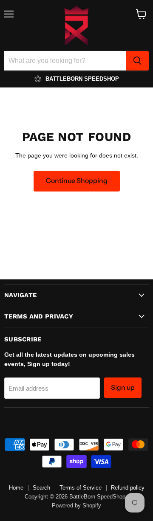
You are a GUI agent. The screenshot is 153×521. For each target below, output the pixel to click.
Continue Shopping (77, 181)
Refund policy (127, 487)
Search (41, 487)
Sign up (123, 387)
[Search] (137, 60)
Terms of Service (81, 487)
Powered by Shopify (76, 505)
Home (16, 487)
